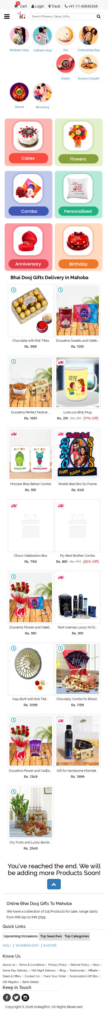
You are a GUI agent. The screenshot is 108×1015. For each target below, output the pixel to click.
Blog (63, 970)
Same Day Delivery (15, 970)
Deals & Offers (12, 976)
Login (39, 6)
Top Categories (76, 936)
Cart (22, 6)
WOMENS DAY (27, 945)
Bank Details (31, 982)
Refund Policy (80, 965)
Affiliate (93, 970)
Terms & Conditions (32, 965)
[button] (54, 884)
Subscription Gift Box (84, 976)
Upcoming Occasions (20, 936)
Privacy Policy (57, 965)
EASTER (50, 945)
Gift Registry (11, 982)
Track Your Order (54, 976)
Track (55, 6)
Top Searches (51, 936)
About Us (9, 965)
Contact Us (32, 976)
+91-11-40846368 (83, 6)
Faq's (96, 965)
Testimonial (76, 970)
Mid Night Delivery (43, 970)
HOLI (7, 945)
